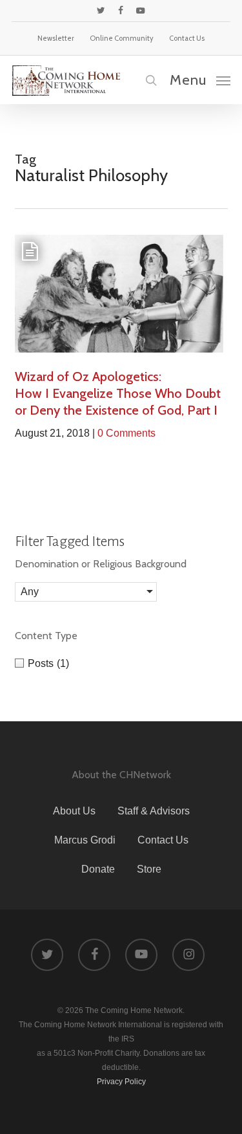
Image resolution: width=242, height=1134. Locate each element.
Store (149, 869)
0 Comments (126, 433)
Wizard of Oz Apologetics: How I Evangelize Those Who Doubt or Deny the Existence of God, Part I (118, 393)
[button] (200, 79)
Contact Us (162, 839)
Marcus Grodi (85, 839)
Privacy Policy (121, 1081)
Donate (98, 869)
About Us (74, 810)
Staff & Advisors (153, 810)
